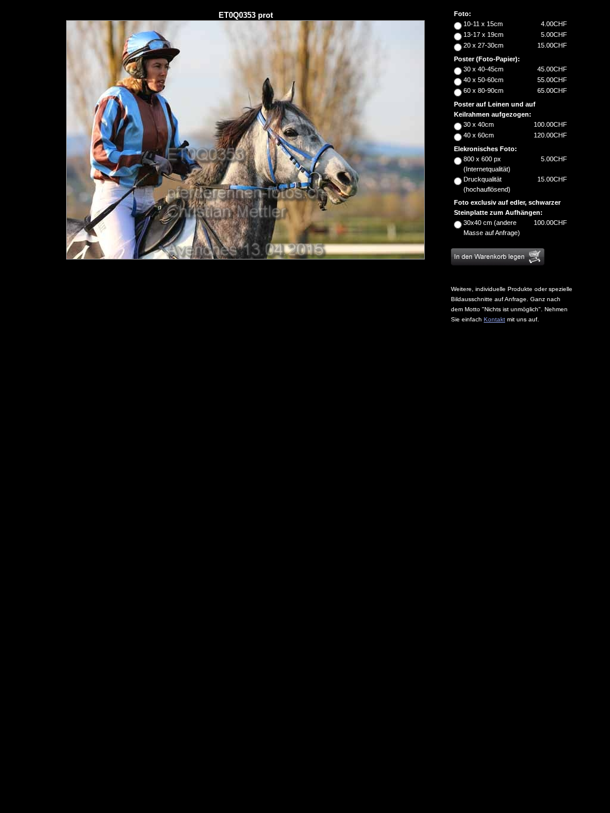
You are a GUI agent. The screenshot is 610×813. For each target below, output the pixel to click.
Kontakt (494, 319)
